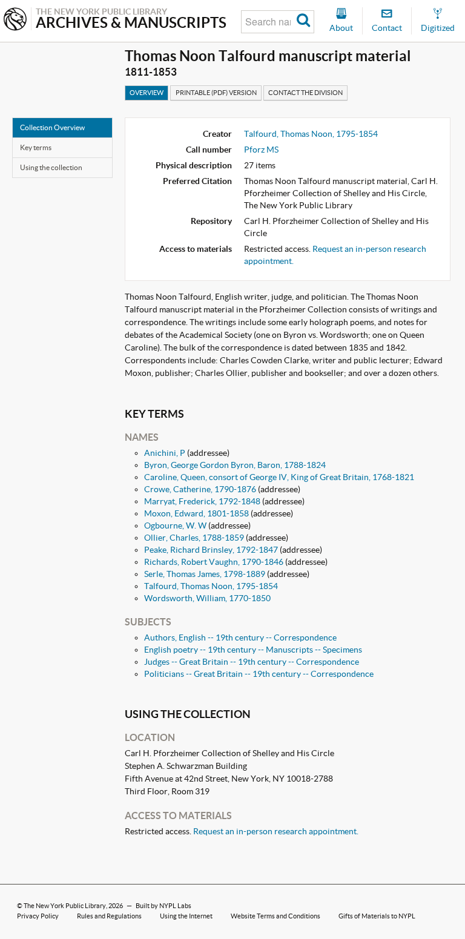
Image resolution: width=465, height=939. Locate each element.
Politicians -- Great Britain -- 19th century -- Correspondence (259, 674)
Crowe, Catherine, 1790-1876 (200, 489)
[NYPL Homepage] (15, 20)
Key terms (35, 147)
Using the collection (51, 167)
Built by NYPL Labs (163, 905)
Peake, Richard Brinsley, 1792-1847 (211, 550)
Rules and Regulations (109, 916)
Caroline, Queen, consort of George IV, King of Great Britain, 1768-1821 (279, 477)
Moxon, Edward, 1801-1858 (196, 513)
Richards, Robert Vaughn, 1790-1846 (213, 562)
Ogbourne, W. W (175, 525)
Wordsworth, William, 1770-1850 (207, 598)
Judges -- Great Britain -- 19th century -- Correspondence (251, 662)
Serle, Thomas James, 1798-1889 (204, 574)
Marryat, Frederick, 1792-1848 (202, 501)
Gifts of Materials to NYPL (376, 916)
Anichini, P (164, 453)
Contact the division (305, 92)
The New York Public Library (65, 905)
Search (303, 21)
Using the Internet (186, 916)
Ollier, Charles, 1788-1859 (194, 537)
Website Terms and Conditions (275, 916)
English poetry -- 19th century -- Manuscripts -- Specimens (253, 649)
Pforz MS (261, 149)
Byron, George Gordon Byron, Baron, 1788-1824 (235, 465)
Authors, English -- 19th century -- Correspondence (240, 637)
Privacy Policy (38, 916)
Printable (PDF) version (216, 92)
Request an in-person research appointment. (275, 831)
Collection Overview (52, 127)
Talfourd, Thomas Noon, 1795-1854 (311, 134)
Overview (146, 92)
